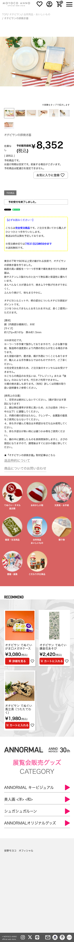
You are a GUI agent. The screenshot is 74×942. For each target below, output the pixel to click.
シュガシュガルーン (20, 811)
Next (72, 62)
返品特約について (17, 460)
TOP (4, 14)
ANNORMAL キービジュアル (29, 787)
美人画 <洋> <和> (18, 799)
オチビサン (15, 14)
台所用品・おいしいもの (36, 14)
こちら (51, 455)
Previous (2, 62)
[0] (59, 6)
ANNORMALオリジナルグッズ (30, 823)
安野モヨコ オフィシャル (18, 850)
